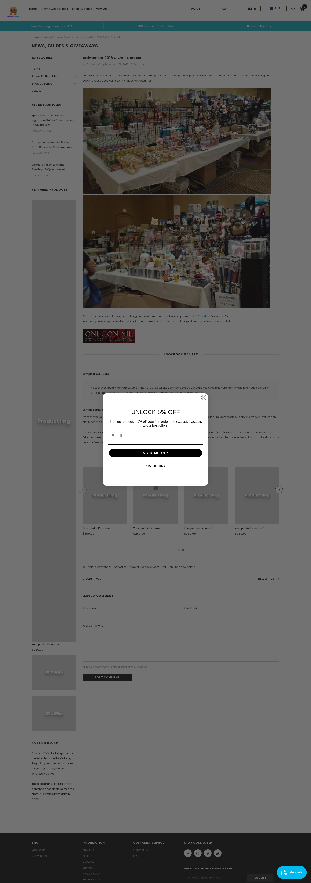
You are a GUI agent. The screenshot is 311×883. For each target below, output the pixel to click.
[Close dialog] (203, 397)
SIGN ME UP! (155, 453)
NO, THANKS (156, 465)
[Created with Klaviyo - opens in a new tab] (155, 488)
